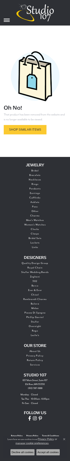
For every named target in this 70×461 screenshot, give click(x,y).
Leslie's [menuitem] (35, 335)
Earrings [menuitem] (35, 193)
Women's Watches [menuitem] (35, 224)
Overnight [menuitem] (35, 326)
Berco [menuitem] (35, 285)
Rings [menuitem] (35, 184)
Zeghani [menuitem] (35, 276)
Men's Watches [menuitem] (35, 220)
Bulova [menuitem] (35, 303)
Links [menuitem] (35, 247)
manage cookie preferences (32, 443)
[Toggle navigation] (6, 20)
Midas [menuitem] (35, 308)
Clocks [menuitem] (35, 229)
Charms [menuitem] (35, 215)
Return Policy (35, 360)
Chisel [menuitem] (35, 294)
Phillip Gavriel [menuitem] (35, 317)
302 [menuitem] (34, 281)
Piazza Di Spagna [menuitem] (35, 312)
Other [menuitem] (35, 211)
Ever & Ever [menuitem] (35, 290)
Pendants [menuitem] (35, 188)
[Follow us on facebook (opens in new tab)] (29, 418)
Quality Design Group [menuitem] (35, 263)
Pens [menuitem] (35, 206)
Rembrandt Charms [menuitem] (35, 299)
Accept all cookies (48, 452)
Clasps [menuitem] (35, 233)
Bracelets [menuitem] (35, 175)
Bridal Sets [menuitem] (35, 238)
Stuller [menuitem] (35, 321)
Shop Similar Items (25, 130)
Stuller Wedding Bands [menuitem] (35, 272)
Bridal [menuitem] (35, 170)
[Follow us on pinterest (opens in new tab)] (40, 418)
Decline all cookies (22, 452)
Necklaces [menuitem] (35, 179)
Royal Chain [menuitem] (35, 267)
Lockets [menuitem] (35, 242)
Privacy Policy (34, 355)
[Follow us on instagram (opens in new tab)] (35, 418)
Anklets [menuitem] (35, 202)
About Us (35, 351)
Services (35, 364)
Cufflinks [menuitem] (35, 197)
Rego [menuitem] (35, 330)
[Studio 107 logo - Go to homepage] (35, 12)
